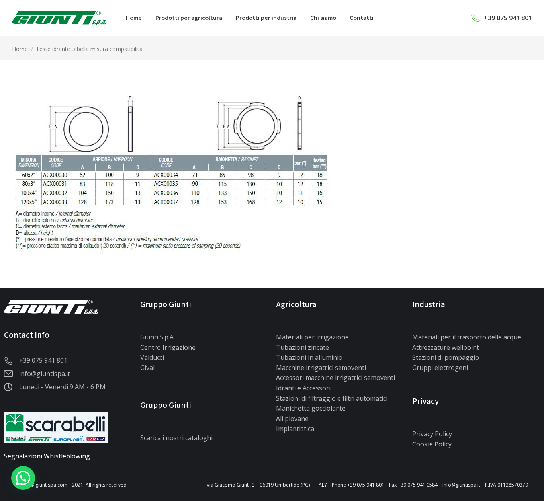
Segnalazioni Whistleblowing (47, 456)
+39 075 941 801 (508, 18)
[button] (23, 478)
